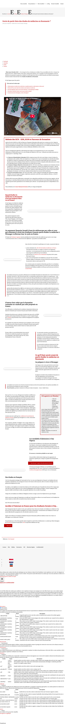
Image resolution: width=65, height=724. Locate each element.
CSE (24, 547)
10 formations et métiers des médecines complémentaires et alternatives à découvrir (26, 86)
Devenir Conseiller (55, 3)
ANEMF (9, 522)
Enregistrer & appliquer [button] (5, 713)
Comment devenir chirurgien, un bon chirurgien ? (18, 92)
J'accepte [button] (14, 576)
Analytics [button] (2, 653)
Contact (62, 3)
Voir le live (9, 525)
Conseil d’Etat (28, 268)
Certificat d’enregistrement (35, 469)
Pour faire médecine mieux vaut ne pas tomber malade (20, 91)
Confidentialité (39, 547)
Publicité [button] (2, 683)
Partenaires (19, 547)
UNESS (9, 317)
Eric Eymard (11, 539)
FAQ (9, 547)
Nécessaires (4, 607)
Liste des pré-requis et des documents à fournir (41, 463)
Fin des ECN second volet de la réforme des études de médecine (21, 88)
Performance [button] (3, 647)
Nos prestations (31, 3)
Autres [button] (1, 709)
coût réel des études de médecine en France (46, 247)
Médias (13, 547)
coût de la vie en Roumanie (40, 254)
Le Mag (48, 3)
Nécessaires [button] (2, 606)
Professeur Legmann (16, 237)
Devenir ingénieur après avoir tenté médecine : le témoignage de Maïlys (23, 89)
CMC (24, 522)
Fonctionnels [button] (3, 641)
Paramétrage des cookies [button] (6, 576)
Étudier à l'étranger (23, 23)
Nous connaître (23, 3)
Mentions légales (31, 547)
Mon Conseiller (41, 3)
